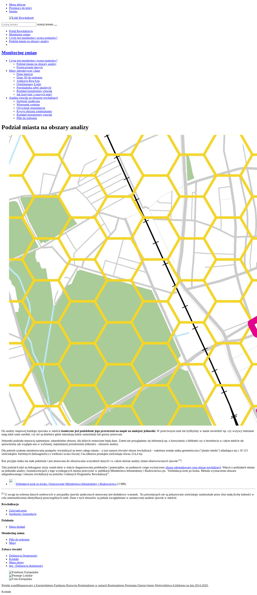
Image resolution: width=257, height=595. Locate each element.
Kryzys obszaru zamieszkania (34, 111)
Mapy (12, 542)
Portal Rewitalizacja (21, 31)
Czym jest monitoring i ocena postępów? (33, 37)
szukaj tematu (45, 24)
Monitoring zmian (19, 34)
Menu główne (17, 4)
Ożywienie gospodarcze (31, 107)
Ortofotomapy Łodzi (29, 84)
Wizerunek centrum (28, 104)
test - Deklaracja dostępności (26, 565)
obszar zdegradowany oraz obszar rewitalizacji (193, 467)
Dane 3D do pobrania (29, 77)
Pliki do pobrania (27, 118)
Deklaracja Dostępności (23, 555)
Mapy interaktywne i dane (24, 70)
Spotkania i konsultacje (22, 514)
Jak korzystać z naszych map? (34, 94)
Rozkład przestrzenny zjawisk (34, 91)
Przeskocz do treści (20, 8)
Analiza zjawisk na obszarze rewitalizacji (33, 97)
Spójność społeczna (28, 101)
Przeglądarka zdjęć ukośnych (34, 87)
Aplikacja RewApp (28, 80)
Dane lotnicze (25, 74)
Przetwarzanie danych (30, 67)
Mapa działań (17, 526)
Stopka (13, 11)
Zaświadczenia (18, 510)
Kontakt (14, 559)
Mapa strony (16, 562)
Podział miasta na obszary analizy (29, 41)
